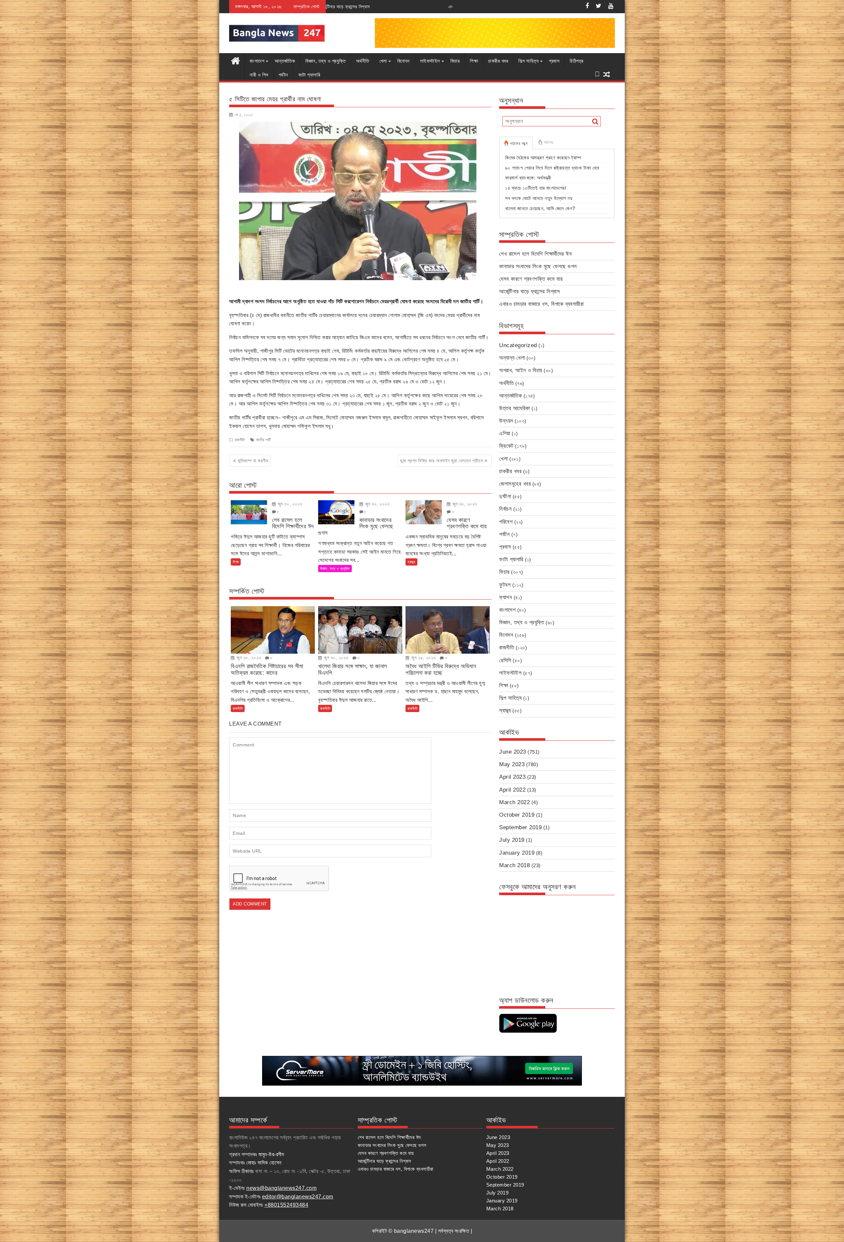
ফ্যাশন (505, 597)
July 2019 (512, 840)
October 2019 (516, 815)
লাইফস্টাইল (430, 61)
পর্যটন (283, 75)
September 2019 (520, 827)
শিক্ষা (474, 61)
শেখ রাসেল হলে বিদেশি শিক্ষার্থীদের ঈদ (535, 254)
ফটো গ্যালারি (309, 75)
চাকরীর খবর (498, 61)
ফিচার (455, 61)
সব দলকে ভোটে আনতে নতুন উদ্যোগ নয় (538, 198)
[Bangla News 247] (235, 60)
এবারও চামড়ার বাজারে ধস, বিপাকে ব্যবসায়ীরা (370, 6)
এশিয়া (504, 433)
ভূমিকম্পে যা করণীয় (253, 460)
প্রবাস (554, 61)
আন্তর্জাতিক (285, 61)
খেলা (383, 61)
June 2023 (512, 752)
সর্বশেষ (548, 142)
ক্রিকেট (506, 446)
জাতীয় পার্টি (263, 440)
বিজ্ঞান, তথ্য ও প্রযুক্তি (325, 61)
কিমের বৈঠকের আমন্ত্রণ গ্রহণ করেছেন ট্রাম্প (543, 157)
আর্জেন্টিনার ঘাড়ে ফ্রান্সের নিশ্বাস (529, 291)
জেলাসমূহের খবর (515, 484)
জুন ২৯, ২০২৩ (423, 657)
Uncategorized (518, 345)
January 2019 (516, 853)
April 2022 (512, 790)
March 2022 (514, 802)
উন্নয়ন (506, 421)
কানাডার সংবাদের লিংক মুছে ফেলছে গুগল (538, 266)
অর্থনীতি (362, 61)
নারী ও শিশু (259, 75)
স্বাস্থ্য (411, 562)
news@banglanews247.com (281, 1188)
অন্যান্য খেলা (512, 358)
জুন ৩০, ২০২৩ (289, 504)
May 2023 (512, 764)
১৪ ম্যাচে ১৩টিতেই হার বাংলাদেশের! (535, 188)
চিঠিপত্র (577, 61)
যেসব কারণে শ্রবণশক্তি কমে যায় (530, 279)
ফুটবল (505, 585)
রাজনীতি (240, 440)
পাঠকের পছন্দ (519, 143)
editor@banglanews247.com (297, 1196)
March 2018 (514, 865)
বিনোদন (403, 61)
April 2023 (512, 777)
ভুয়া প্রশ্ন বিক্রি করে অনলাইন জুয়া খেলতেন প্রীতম (441, 460)
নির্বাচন (505, 509)
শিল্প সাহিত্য (528, 61)
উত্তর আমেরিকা (514, 408)
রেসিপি (505, 660)
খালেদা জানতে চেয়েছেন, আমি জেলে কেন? (540, 208)
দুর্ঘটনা (505, 496)
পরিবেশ (506, 522)
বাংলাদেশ (257, 61)
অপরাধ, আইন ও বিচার (520, 370)
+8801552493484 (286, 1205)
